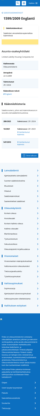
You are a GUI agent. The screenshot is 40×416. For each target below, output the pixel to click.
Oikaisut (7, 191)
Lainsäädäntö (11, 170)
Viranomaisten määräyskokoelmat (18, 261)
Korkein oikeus (10, 213)
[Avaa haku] (18, 3)
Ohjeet (4, 382)
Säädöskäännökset (13, 13)
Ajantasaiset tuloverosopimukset (17, 293)
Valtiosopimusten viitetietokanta (17, 299)
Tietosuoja (6, 408)
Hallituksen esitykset (15, 305)
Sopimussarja (9, 288)
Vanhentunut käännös (23, 133)
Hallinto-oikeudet (11, 229)
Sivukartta (6, 403)
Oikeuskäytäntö (12, 208)
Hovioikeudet (9, 218)
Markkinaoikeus (10, 234)
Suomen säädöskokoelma (14, 181)
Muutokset (8, 186)
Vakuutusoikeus (10, 244)
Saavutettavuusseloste (11, 398)
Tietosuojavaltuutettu (13, 271)
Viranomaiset (11, 256)
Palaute (5, 393)
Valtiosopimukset (13, 283)
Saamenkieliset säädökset (14, 201)
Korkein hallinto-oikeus (13, 223)
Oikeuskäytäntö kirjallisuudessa (17, 249)
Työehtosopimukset (12, 276)
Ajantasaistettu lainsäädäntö (15, 175)
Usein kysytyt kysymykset (12, 388)
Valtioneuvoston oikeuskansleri (17, 266)
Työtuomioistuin (11, 239)
